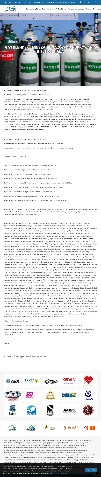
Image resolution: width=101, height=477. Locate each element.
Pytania (88, 9)
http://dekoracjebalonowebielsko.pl (57, 332)
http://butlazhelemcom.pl (12, 335)
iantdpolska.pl (72, 455)
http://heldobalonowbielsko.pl (65, 330)
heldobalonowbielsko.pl (40, 462)
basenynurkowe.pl (76, 452)
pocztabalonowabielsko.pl (68, 462)
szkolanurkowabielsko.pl (79, 450)
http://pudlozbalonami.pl (85, 330)
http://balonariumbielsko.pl (51, 325)
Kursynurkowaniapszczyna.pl (13, 455)
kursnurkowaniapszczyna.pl (44, 452)
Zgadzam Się (91, 470)
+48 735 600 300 (14, 2)
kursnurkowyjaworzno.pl (83, 443)
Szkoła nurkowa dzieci (76, 9)
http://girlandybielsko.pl (35, 332)
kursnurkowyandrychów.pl (12, 443)
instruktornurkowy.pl (74, 457)
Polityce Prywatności (61, 473)
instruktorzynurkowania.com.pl (35, 457)
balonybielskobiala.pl (48, 460)
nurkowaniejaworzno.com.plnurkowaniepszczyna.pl (20, 450)
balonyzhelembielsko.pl (24, 462)
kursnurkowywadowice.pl (39, 447)
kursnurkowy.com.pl (85, 440)
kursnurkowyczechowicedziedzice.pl (63, 443)
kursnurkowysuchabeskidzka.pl (75, 445)
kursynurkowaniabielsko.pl (45, 450)
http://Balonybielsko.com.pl (13, 330)
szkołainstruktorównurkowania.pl (14, 457)
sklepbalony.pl (83, 460)
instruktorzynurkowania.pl (43, 455)
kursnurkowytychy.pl (24, 447)
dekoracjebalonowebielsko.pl (87, 462)
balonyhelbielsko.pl (61, 460)
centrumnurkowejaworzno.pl (50, 440)
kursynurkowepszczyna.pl (61, 452)
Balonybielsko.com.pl (34, 460)
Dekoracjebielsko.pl (20, 460)
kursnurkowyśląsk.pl (10, 447)
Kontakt (6, 344)
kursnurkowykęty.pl (10, 445)
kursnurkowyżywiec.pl (55, 447)
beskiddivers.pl (18, 440)
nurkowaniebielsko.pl (69, 447)
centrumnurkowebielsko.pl (32, 440)
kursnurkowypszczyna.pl (41, 445)
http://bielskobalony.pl (31, 330)
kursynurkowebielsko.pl (11, 452)
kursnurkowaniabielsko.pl (63, 450)
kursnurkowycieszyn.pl (43, 443)
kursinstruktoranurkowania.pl (86, 455)
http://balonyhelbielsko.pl (31, 325)
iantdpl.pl (55, 455)
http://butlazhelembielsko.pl (79, 332)
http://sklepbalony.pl (47, 330)
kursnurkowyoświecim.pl (24, 445)
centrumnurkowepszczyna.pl (69, 440)
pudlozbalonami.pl (54, 462)
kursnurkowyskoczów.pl (57, 445)
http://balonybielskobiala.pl (13, 325)
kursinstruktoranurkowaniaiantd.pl (56, 457)
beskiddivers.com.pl (87, 457)
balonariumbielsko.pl (10, 462)
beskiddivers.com (28, 455)
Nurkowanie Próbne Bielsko (56, 9)
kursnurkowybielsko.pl (28, 443)
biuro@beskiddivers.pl (36, 2)
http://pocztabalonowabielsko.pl (15, 332)
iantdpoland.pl (62, 455)
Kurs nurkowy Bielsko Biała (35, 9)
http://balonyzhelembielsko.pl (71, 325)
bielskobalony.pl (73, 460)
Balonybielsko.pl (9, 460)
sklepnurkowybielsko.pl (26, 452)
